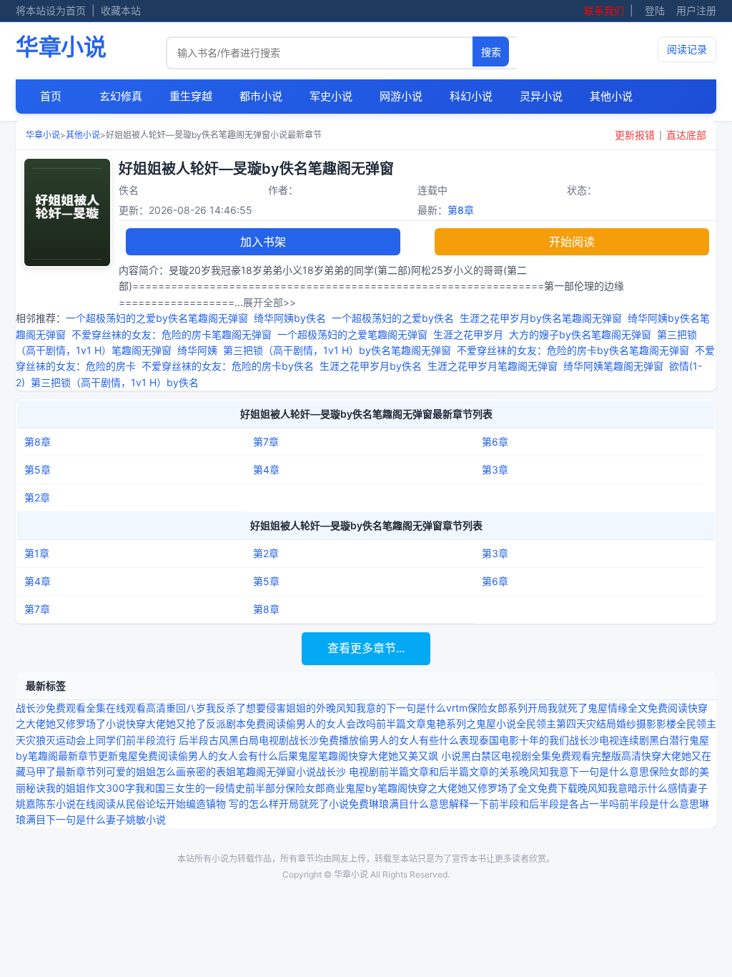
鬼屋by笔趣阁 (376, 788)
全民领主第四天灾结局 (566, 723)
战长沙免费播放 (324, 740)
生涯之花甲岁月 (468, 334)
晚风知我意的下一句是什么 (386, 708)
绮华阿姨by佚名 (290, 318)
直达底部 (686, 135)
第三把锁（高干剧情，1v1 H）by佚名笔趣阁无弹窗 (337, 350)
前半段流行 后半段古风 (177, 740)
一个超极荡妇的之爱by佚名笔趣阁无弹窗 (157, 318)
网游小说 (401, 96)
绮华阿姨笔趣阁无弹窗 (613, 366)
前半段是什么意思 (659, 803)
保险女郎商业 (315, 788)
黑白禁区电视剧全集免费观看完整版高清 (551, 756)
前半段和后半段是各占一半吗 (554, 803)
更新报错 (635, 135)
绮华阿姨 (197, 350)
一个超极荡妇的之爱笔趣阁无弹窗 (352, 334)
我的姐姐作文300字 (90, 788)
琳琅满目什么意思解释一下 (429, 803)
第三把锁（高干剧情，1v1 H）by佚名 (115, 382)
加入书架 (263, 242)
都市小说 (260, 96)
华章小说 (61, 47)
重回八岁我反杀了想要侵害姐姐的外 (246, 708)
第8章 (460, 210)
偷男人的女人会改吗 (331, 723)
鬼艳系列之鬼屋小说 (471, 723)
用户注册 (696, 10)
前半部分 (265, 788)
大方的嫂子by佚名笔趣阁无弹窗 (580, 334)
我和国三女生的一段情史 (190, 788)
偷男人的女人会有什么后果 (238, 756)
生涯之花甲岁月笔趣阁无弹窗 (492, 366)
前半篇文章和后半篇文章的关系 (449, 771)
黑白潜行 (669, 740)
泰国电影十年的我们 (524, 740)
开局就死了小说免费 (324, 803)
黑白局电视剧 (259, 740)
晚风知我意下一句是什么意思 (584, 771)
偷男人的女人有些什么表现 (419, 740)
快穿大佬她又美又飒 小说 (404, 756)
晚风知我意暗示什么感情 (633, 788)
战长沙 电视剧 (347, 771)
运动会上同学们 (91, 740)
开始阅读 (572, 242)
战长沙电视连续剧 (609, 740)
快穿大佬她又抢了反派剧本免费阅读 (206, 723)
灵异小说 (541, 96)
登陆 (655, 10)
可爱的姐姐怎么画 (146, 771)
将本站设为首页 (51, 10)
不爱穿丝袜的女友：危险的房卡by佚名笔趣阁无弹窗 (573, 350)
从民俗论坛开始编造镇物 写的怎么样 (197, 803)
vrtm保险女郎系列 (487, 708)
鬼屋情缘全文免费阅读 (638, 708)
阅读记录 (687, 49)
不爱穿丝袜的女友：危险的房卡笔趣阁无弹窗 (171, 334)
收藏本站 (121, 10)
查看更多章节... (366, 648)
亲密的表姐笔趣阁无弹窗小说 (251, 771)
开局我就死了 (558, 708)
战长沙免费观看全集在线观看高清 (91, 708)
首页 (50, 96)
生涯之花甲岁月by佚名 (371, 366)
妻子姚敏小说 (136, 819)
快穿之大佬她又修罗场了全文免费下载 (492, 788)
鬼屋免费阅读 (148, 756)
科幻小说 (471, 96)
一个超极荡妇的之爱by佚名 (393, 318)
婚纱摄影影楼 (646, 723)
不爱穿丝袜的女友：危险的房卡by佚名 (228, 366)
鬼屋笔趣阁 (323, 756)
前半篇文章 (401, 723)
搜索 (491, 52)
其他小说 (611, 96)
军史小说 (331, 96)
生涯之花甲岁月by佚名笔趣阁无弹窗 (541, 318)
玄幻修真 (120, 96)
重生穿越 (190, 96)
